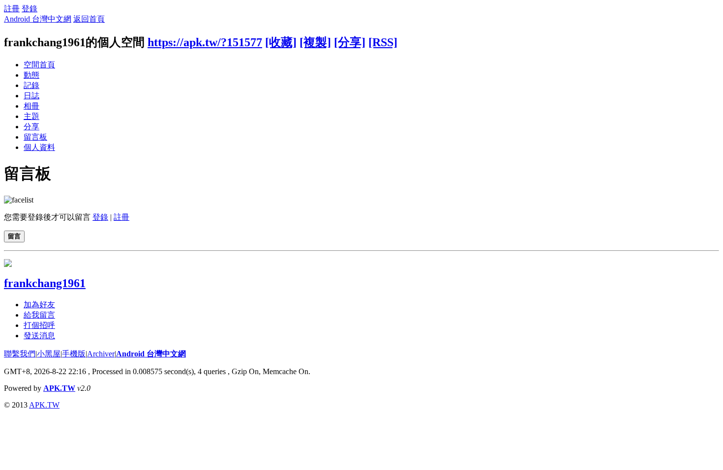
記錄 (31, 85)
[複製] (315, 42)
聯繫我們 (19, 354)
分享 (31, 126)
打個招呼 (39, 325)
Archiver (101, 354)
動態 (31, 75)
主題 (31, 116)
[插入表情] (18, 200)
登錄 (29, 8)
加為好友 (39, 304)
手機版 (74, 354)
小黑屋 (48, 354)
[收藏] (281, 42)
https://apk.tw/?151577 (205, 42)
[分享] (349, 42)
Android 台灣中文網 (37, 19)
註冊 (12, 8)
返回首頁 (89, 19)
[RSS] (382, 42)
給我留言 (39, 315)
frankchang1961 (45, 283)
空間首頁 (39, 64)
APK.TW (59, 388)
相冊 (31, 106)
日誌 (31, 95)
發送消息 (39, 335)
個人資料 (39, 147)
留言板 (35, 137)
